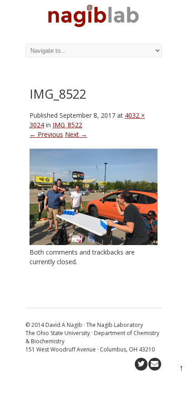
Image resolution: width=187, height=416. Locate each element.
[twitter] (141, 364)
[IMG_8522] (93, 242)
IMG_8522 (67, 124)
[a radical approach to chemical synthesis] (93, 24)
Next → (76, 134)
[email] (155, 364)
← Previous (46, 134)
